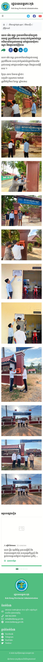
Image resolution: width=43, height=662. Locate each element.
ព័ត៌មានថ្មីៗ (28, 24)
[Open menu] (2, 16)
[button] (10, 50)
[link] (21, 541)
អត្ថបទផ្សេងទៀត (8, 513)
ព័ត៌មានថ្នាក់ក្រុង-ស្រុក (16, 24)
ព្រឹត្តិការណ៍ (6, 28)
